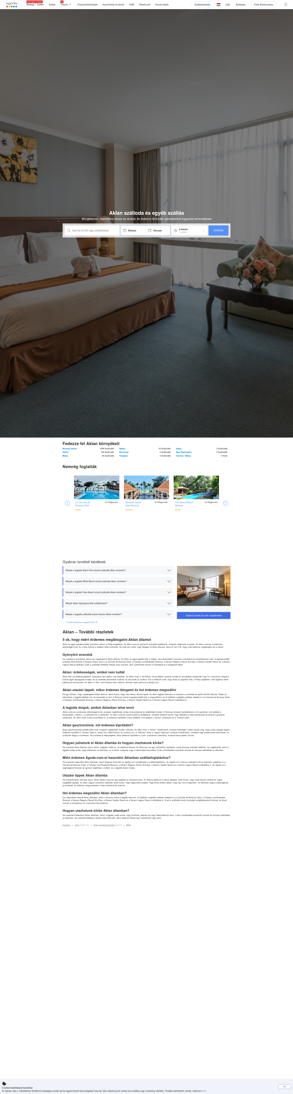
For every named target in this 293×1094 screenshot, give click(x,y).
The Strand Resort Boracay (184, 504)
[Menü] (285, 5)
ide (204, 1090)
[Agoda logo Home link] (12, 4)
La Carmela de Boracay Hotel (83, 504)
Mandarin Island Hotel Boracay (133, 504)
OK (284, 1086)
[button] (218, 5)
